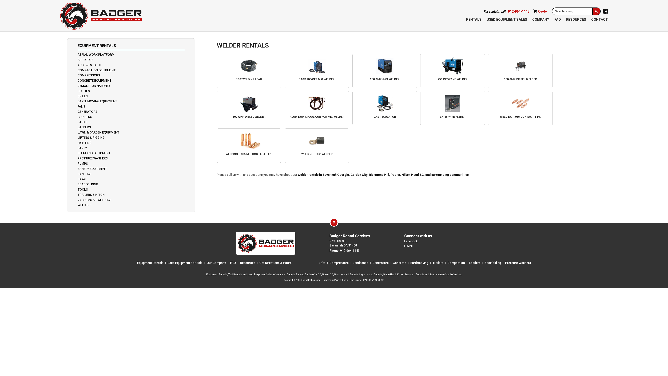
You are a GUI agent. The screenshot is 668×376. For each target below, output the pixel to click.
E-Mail (408, 246)
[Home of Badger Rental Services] (265, 253)
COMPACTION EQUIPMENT (97, 70)
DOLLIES (84, 91)
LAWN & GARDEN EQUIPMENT (98, 132)
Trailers (437, 263)
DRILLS (83, 96)
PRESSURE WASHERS (93, 158)
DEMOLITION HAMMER (94, 86)
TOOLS (83, 189)
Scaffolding (493, 263)
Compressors (339, 263)
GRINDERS (85, 117)
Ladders (474, 263)
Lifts (322, 263)
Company (540, 19)
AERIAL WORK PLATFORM (96, 54)
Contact (599, 19)
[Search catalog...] (596, 11)
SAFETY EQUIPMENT (92, 169)
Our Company (216, 263)
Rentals (474, 19)
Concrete (399, 263)
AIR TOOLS (85, 60)
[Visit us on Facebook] (605, 11)
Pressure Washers (518, 263)
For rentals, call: (506, 11)
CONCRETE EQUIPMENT (95, 80)
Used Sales (507, 19)
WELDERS (84, 205)
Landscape (360, 263)
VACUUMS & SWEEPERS (94, 200)
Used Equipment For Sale (185, 263)
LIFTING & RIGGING (91, 137)
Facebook (411, 241)
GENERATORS (87, 111)
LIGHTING (85, 143)
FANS (81, 106)
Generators (380, 263)
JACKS (82, 122)
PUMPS (83, 163)
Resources (576, 19)
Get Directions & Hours (275, 263)
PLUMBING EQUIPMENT (94, 153)
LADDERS (84, 127)
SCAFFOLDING (88, 184)
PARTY (82, 148)
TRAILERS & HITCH (91, 195)
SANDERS (84, 174)
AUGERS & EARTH (90, 65)
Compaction (456, 263)
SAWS (82, 179)
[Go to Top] (334, 222)
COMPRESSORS (89, 75)
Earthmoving (419, 263)
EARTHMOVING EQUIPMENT (97, 101)
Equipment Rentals (150, 263)
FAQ (557, 19)
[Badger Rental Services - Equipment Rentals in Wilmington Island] (101, 16)
